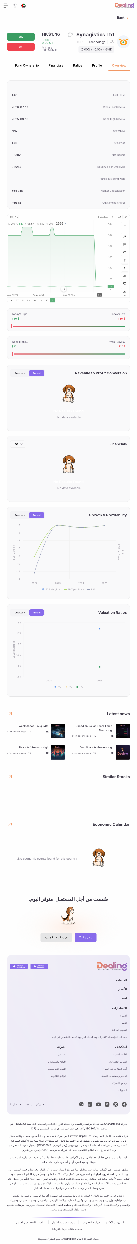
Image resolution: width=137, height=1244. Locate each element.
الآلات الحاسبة (119, 1054)
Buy (21, 36)
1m (113, 217)
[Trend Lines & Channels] (124, 236)
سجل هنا (87, 937)
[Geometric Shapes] (124, 252)
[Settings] (11, 217)
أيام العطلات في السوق (115, 1068)
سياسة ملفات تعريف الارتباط (67, 1228)
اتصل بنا (14, 1104)
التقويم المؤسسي (57, 1068)
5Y (17, 300)
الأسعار (122, 989)
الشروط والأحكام (115, 1222)
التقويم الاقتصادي (118, 1061)
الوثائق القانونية (58, 1075)
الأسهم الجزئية (119, 1029)
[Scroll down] (125, 295)
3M (35, 300)
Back (121, 17)
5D (46, 300)
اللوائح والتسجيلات (56, 1061)
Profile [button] (97, 65)
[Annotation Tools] (124, 283)
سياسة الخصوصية (90, 1222)
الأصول (123, 1022)
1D (52, 300)
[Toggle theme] (15, 6)
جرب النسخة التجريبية (56, 937)
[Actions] (124, 225)
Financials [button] (56, 65)
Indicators (103, 217)
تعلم (124, 998)
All (12, 300)
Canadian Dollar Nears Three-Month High (94, 728)
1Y (23, 300)
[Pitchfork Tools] (124, 268)
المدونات (122, 1090)
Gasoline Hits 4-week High (96, 747)
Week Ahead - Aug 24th (34, 725)
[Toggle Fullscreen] (16, 217)
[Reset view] (64, 289)
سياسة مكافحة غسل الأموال (30, 1222)
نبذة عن (62, 1054)
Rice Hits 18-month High (34, 747)
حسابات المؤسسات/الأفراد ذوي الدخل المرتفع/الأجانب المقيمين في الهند (89, 1036)
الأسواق (123, 1015)
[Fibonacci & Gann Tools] (124, 244)
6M (28, 300)
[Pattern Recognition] (124, 291)
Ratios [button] (77, 65)
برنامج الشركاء (119, 1082)
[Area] (120, 217)
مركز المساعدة (33, 1104)
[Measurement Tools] (124, 260)
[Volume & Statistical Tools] (124, 275)
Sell (21, 46)
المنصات (121, 980)
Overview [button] (119, 65)
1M (41, 300)
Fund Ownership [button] (27, 65)
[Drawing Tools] (125, 217)
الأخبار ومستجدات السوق (114, 1075)
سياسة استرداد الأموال (63, 1222)
